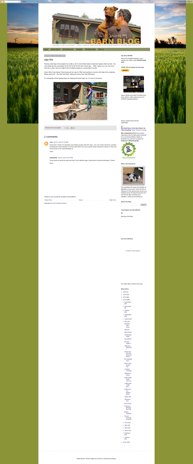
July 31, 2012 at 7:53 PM (60, 142)
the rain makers (127, 342)
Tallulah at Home (127, 374)
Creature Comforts (128, 370)
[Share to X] (70, 128)
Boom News (128, 332)
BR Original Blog (90, 49)
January (127, 437)
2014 (125, 294)
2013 (125, 297)
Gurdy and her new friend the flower (128, 354)
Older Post (112, 200)
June (126, 422)
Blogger (113, 458)
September (128, 315)
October (127, 310)
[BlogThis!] (67, 128)
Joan (51, 142)
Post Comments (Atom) (59, 203)
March (127, 430)
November (128, 306)
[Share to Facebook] (72, 128)
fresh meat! (127, 403)
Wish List (101, 49)
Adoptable (79, 49)
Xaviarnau (100, 458)
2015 (125, 292)
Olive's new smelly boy (127, 365)
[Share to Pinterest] (74, 128)
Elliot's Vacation (127, 412)
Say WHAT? (128, 339)
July (126, 321)
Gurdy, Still (127, 397)
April (126, 428)
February (127, 433)
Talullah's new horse (127, 325)
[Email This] (65, 128)
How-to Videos (55, 49)
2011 (125, 442)
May (126, 425)
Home (46, 49)
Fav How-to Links (68, 49)
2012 (125, 300)
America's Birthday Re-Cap (127, 407)
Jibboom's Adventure (128, 347)
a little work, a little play (128, 385)
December (128, 302)
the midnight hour (128, 359)
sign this (126, 329)
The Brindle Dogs (127, 335)
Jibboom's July (127, 400)
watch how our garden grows (127, 391)
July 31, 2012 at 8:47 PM (65, 158)
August (127, 319)
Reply (51, 151)
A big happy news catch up (128, 379)
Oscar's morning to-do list (127, 417)
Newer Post (48, 200)
